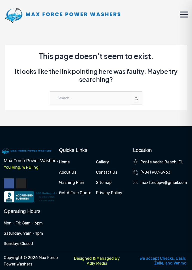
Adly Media (97, 263)
